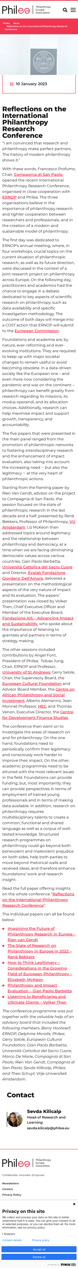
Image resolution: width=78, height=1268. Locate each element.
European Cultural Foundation (32, 683)
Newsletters (10, 1183)
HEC (42, 706)
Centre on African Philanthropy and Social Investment (38, 695)
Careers (7, 1189)
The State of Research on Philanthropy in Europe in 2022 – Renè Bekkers (40, 951)
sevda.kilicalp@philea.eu (48, 1128)
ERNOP (9, 197)
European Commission (37, 331)
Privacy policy (40, 1240)
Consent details (11, 1240)
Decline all (39, 1257)
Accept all (39, 1249)
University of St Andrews (26, 672)
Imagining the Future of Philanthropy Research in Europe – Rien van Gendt (42, 934)
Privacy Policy (11, 1194)
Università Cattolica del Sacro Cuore (37, 567)
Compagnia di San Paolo (38, 174)
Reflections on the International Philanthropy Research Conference (38, 900)
